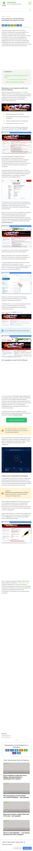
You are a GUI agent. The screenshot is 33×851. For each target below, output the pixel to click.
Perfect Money (24, 92)
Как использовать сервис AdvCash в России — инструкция (16, 815)
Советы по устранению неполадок (15, 82)
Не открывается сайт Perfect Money (17, 79)
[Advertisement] (16, 59)
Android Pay (11, 2)
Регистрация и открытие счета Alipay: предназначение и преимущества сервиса (15, 777)
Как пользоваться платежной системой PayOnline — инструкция (16, 796)
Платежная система (23, 583)
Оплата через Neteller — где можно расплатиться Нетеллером (16, 833)
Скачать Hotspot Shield (16, 420)
